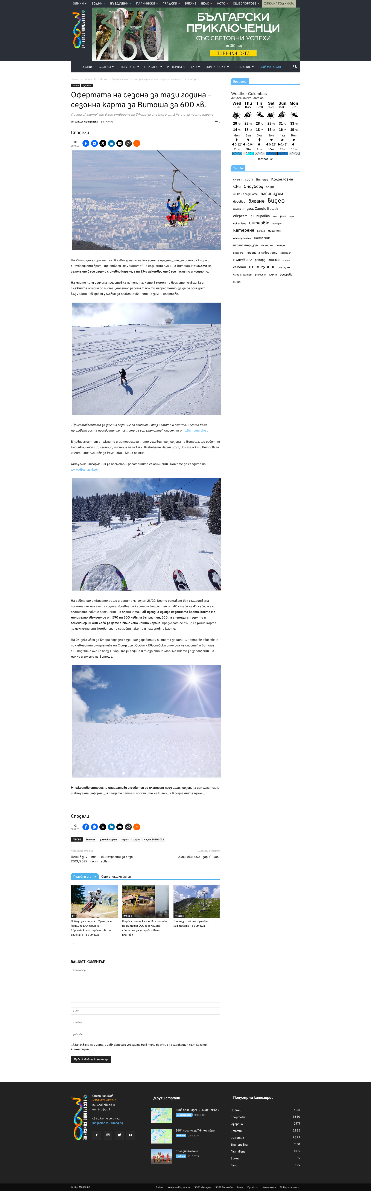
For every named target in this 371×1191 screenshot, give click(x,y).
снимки (274, 260)
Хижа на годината (245, 194)
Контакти (269, 1187)
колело (261, 231)
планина (267, 245)
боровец (239, 202)
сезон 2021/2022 (154, 839)
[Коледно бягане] (161, 1156)
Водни (96, 4)
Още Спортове (244, 4)
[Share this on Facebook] (85, 143)
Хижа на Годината (279, 4)
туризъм (284, 267)
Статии (237, 1131)
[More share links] (136, 143)
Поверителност (290, 1187)
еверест (240, 216)
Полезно (151, 67)
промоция (285, 252)
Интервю (174, 67)
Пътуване (127, 67)
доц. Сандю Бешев (262, 209)
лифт (136, 839)
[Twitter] (119, 1135)
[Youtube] (130, 1135)
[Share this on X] (102, 143)
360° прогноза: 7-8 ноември (195, 1131)
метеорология (242, 238)
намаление (262, 238)
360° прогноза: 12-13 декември (197, 1110)
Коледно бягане (187, 1151)
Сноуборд (253, 187)
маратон (274, 231)
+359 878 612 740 (104, 1100)
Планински (145, 4)
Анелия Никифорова (86, 121)
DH (73, 916)
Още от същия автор (116, 876)
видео (276, 201)
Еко (194, 67)
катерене (243, 230)
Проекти (252, 1187)
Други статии (166, 1098)
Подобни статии (84, 876)
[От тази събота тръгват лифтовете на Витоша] (196, 901)
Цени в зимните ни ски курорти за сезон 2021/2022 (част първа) (103, 859)
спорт (286, 260)
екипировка (260, 216)
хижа (236, 282)
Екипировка (215, 67)
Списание (242, 67)
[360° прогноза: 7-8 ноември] (161, 1136)
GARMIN (237, 180)
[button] (295, 66)
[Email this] (119, 143)
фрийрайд (286, 275)
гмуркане (238, 209)
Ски (237, 187)
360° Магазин (270, 67)
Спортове (238, 1117)
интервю (259, 223)
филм (273, 275)
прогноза (238, 252)
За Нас (160, 1187)
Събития (103, 67)
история (277, 223)
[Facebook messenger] (94, 143)
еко (275, 216)
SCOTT (249, 180)
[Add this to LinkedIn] (111, 143)
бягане (256, 201)
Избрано (86, 85)
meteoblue (265, 159)
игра (291, 216)
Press (240, 1187)
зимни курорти (108, 839)
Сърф (270, 187)
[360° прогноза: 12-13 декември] (161, 1115)
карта (125, 839)
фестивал (260, 274)
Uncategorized (184, 1115)
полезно (281, 245)
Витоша (90, 839)
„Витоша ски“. (196, 431)
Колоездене (282, 179)
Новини (85, 67)
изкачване (239, 223)
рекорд (260, 260)
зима (283, 216)
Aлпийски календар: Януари (199, 857)
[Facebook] (96, 1135)
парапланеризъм (245, 245)
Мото (221, 4)
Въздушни (119, 4)
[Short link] (128, 143)
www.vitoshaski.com (85, 470)
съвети (239, 267)
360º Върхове (224, 1187)
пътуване (242, 260)
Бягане (190, 4)
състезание (262, 267)
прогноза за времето (261, 253)
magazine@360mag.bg (107, 1123)
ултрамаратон (242, 275)
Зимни (78, 4)
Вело (205, 4)
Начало (75, 79)
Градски (170, 4)
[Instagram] (108, 1135)
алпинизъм (272, 194)
